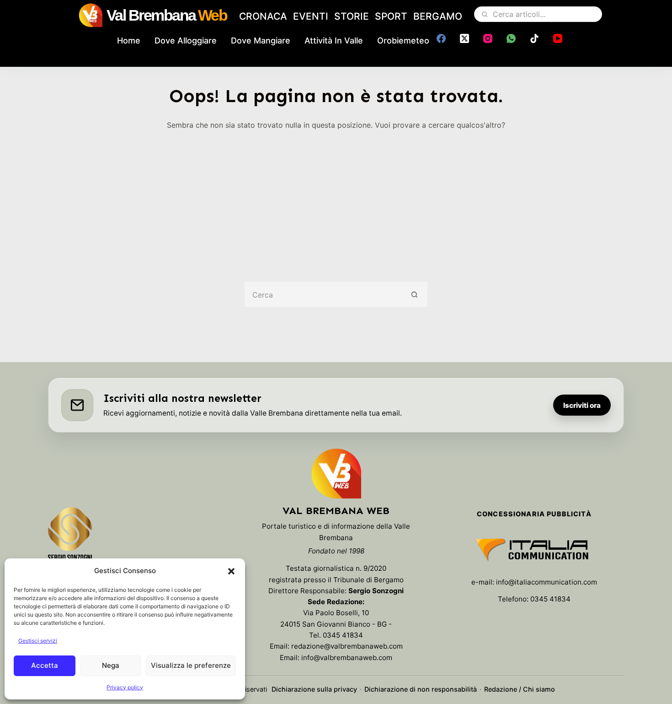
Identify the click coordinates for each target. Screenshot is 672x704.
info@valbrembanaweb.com (346, 657)
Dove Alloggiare (186, 40)
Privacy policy (125, 687)
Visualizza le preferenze (191, 665)
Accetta (44, 665)
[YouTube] (557, 38)
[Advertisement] (336, 199)
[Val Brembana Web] (336, 473)
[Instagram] (487, 38)
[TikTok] (534, 38)
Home (128, 40)
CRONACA (263, 16)
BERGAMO (437, 16)
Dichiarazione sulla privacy (314, 689)
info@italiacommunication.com (546, 582)
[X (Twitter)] (464, 38)
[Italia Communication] (534, 550)
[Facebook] (441, 38)
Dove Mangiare (260, 40)
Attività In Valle (333, 40)
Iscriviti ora (582, 405)
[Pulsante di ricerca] (414, 294)
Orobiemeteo (403, 40)
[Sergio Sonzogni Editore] (70, 538)
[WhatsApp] (511, 38)
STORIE (351, 16)
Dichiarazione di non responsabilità (420, 689)
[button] (231, 571)
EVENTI (310, 16)
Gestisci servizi (37, 640)
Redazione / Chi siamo (519, 689)
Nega (110, 665)
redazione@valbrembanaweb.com (347, 646)
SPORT (391, 16)
